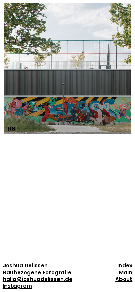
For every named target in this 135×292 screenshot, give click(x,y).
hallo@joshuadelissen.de (37, 279)
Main (125, 272)
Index (124, 265)
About (123, 279)
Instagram (17, 286)
